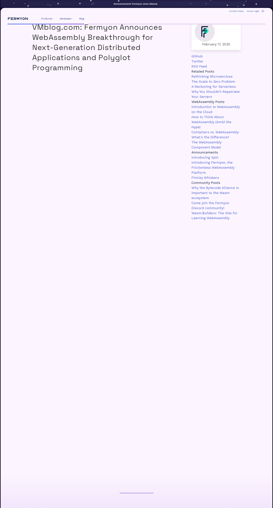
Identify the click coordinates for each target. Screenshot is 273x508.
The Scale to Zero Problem (213, 81)
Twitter (197, 61)
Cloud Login (253, 11)
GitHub (197, 56)
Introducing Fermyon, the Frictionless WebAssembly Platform (212, 167)
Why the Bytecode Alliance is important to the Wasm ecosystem (215, 193)
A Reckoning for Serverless (213, 87)
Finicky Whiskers (205, 178)
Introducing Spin (204, 157)
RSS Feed (199, 66)
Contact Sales (236, 11)
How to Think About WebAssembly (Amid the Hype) (211, 122)
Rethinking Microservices (212, 76)
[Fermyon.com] (17, 19)
